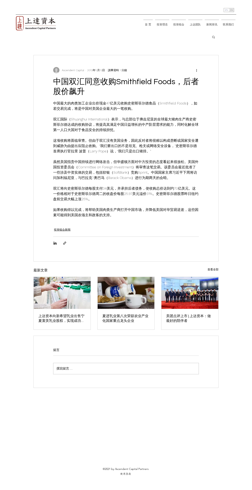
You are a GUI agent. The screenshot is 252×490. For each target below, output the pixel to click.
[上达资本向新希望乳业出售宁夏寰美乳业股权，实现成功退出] (62, 293)
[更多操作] (196, 70)
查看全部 (213, 269)
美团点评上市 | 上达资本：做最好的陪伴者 (188, 318)
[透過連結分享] (65, 243)
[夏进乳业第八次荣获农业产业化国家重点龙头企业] (126, 293)
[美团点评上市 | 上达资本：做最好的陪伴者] (189, 293)
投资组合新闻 (62, 229)
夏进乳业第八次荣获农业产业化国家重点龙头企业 (125, 318)
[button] (213, 36)
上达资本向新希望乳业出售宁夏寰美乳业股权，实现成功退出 (61, 318)
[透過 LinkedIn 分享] (55, 243)
